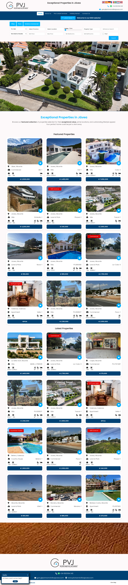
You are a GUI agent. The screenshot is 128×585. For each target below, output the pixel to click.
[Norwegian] (121, 2)
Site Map (113, 582)
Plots (19, 24)
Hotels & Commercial (31, 24)
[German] (109, 2)
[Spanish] (106, 2)
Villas (13, 24)
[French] (112, 2)
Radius (68, 28)
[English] (103, 2)
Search (113, 38)
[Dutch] (118, 2)
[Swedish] (115, 2)
